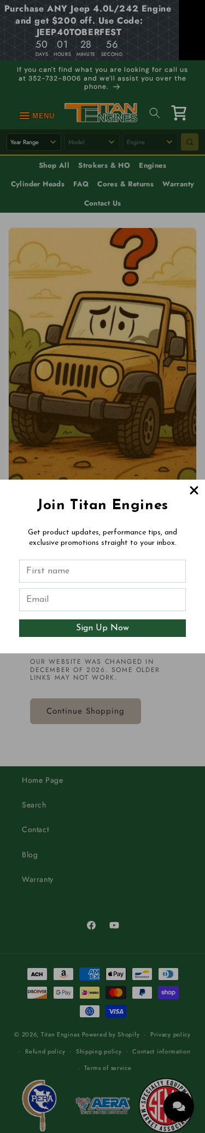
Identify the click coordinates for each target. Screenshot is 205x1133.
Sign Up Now (102, 628)
